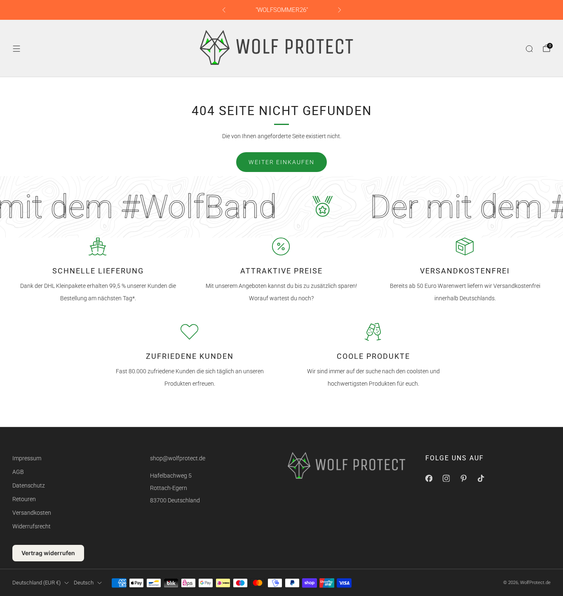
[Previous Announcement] (223, 10)
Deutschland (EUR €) (36, 583)
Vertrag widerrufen (48, 552)
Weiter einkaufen (281, 162)
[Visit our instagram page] (446, 478)
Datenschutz (28, 485)
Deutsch (84, 583)
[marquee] (281, 207)
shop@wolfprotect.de (177, 458)
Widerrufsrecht (31, 526)
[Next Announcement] (339, 10)
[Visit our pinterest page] (463, 478)
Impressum (26, 458)
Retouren (24, 499)
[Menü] (16, 49)
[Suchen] (529, 49)
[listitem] (281, 10)
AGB (18, 472)
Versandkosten (31, 512)
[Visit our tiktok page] (480, 478)
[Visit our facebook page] (428, 478)
